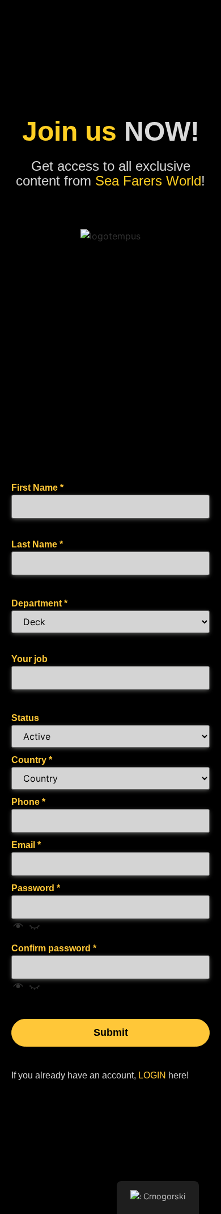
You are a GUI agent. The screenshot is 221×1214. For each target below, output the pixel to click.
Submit (111, 1032)
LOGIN (152, 1075)
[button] (26, 929)
